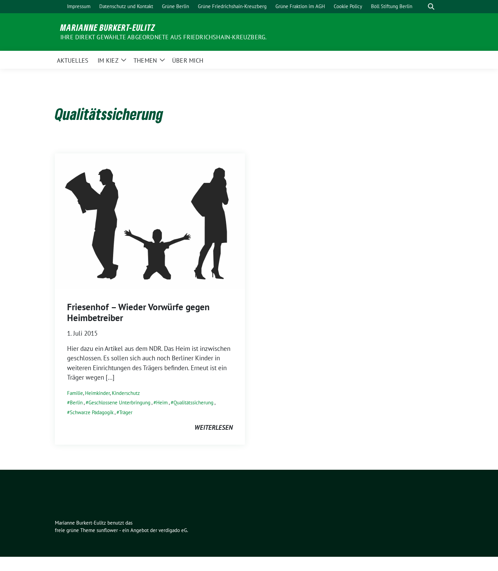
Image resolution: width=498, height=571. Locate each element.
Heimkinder (97, 393)
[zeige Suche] (431, 6)
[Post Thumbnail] (150, 220)
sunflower (107, 530)
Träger (125, 412)
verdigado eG (173, 530)
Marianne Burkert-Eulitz (107, 27)
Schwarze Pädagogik (91, 412)
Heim (162, 402)
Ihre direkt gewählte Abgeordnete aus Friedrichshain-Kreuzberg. (163, 37)
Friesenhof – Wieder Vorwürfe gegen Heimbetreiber (138, 312)
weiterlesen (213, 427)
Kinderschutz (126, 393)
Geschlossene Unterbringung (119, 402)
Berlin (76, 402)
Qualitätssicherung (193, 402)
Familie (75, 393)
